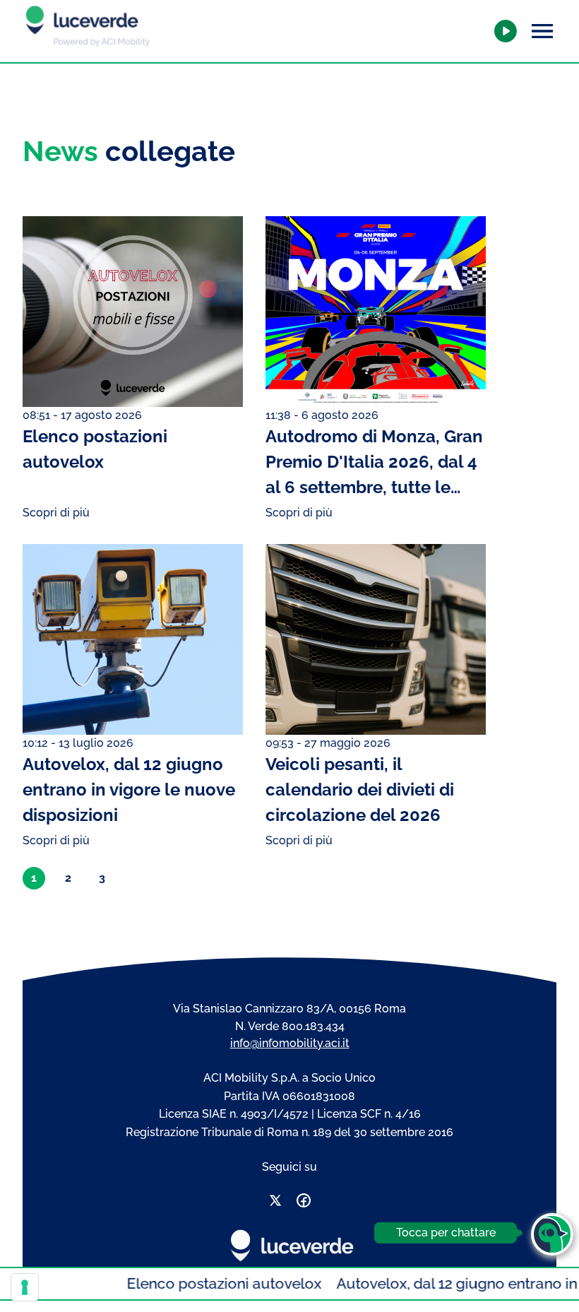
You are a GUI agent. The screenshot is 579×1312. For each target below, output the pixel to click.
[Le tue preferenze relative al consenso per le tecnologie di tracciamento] (24, 1287)
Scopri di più (56, 512)
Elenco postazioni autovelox (200, 1283)
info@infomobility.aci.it (290, 1043)
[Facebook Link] (304, 1202)
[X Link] (275, 1202)
